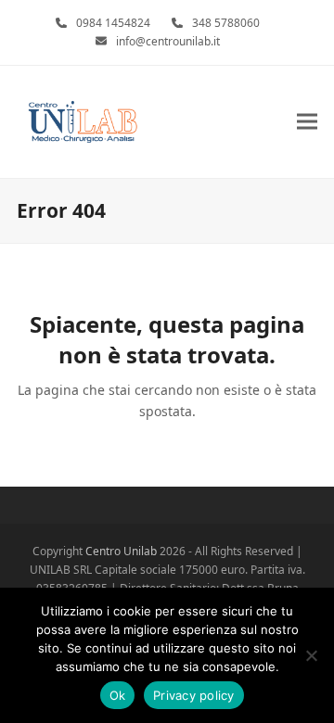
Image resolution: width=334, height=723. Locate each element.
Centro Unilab (121, 551)
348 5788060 (226, 23)
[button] (307, 122)
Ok (117, 695)
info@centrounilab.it (168, 41)
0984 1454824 (113, 23)
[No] (311, 655)
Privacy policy (194, 695)
